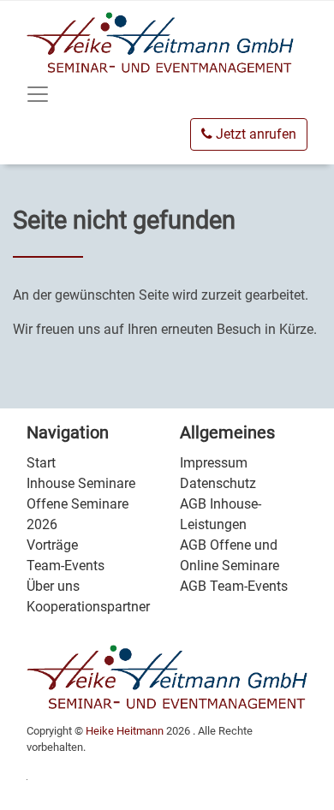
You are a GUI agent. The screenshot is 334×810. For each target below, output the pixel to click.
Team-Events (65, 565)
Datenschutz (218, 483)
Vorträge (52, 545)
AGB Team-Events (234, 586)
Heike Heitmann (125, 730)
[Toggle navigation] (38, 94)
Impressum (214, 463)
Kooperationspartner (88, 607)
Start (41, 463)
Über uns (53, 586)
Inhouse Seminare (81, 483)
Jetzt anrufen (254, 134)
